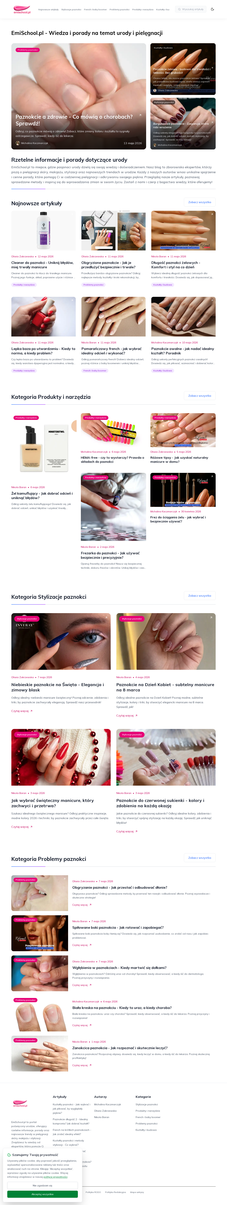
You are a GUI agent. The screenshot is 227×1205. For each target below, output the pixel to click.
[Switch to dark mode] (212, 9)
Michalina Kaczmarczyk (164, 342)
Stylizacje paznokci (71, 9)
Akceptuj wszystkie (43, 1194)
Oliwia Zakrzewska (22, 256)
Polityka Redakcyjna (115, 1192)
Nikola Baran (158, 256)
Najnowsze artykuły (48, 9)
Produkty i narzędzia (142, 9)
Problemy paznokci (119, 9)
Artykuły (60, 1097)
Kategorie (143, 1097)
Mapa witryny (137, 1192)
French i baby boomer (95, 9)
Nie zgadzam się (42, 1185)
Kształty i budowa (165, 9)
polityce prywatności (55, 1176)
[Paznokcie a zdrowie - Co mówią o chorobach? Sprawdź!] (78, 96)
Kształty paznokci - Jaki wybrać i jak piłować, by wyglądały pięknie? (71, 1109)
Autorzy (100, 1097)
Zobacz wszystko (199, 202)
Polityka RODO (93, 1192)
